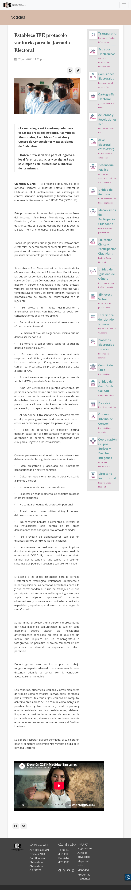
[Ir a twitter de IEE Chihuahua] (64, 870)
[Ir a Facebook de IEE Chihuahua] (59, 870)
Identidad (83, 870)
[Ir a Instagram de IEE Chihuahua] (73, 870)
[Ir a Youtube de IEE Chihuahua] (68, 870)
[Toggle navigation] (123, 5)
